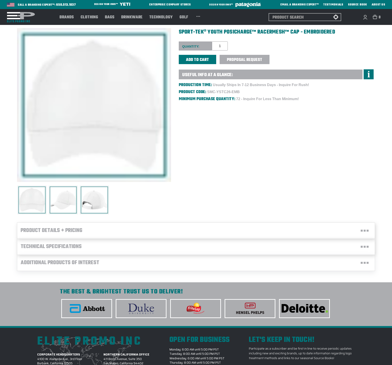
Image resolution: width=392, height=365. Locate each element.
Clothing (89, 17)
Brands (66, 17)
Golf (183, 17)
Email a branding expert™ (299, 4)
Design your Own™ (106, 4)
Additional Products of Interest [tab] (60, 263)
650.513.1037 (66, 5)
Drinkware (131, 17)
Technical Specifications (51, 247)
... (198, 16)
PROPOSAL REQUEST (244, 60)
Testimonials (333, 4)
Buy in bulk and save (283, 57)
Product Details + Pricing (51, 231)
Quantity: (190, 46)
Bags (109, 17)
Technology (161, 17)
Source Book (357, 4)
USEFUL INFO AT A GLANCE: (207, 74)
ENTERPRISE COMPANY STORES (170, 4)
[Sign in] (365, 17)
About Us (378, 4)
